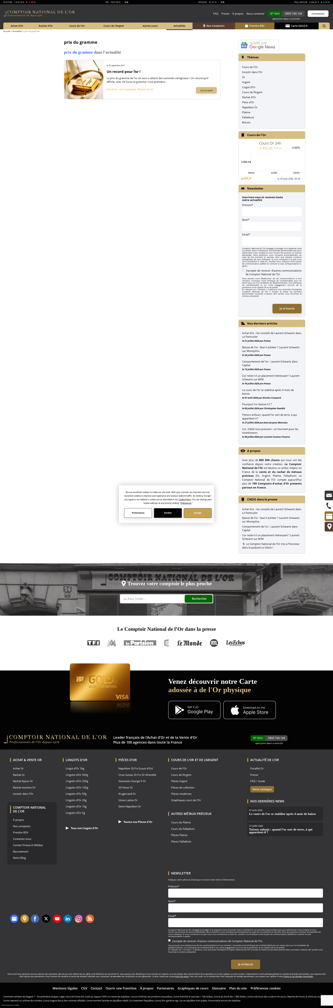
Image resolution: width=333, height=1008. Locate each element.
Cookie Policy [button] (184, 499)
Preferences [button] (185, 503)
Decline (168, 513)
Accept (197, 513)
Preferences (138, 513)
